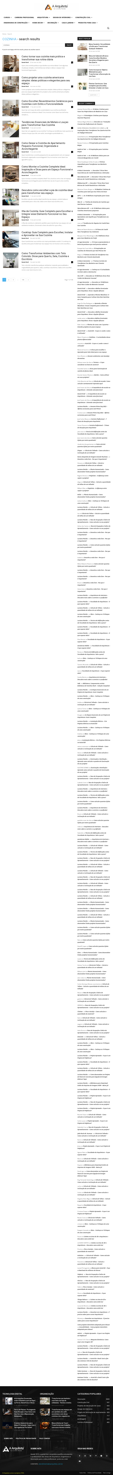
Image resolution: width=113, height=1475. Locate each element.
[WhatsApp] (107, 1456)
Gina (79, 953)
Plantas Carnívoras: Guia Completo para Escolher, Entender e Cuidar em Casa (98, 86)
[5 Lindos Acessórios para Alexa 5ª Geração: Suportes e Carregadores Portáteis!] (7, 1425)
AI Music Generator (83, 170)
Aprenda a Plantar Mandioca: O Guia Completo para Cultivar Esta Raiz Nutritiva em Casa (93, 297)
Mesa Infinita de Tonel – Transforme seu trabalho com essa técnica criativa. (61, 1425)
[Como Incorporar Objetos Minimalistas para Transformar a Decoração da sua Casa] (82, 72)
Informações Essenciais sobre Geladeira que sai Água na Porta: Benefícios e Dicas (24, 1401)
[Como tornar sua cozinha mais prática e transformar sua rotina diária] (10, 63)
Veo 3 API (80, 276)
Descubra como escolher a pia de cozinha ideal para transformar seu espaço (47, 191)
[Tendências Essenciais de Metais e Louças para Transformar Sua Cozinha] (10, 129)
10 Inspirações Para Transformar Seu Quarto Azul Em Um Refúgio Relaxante (93, 130)
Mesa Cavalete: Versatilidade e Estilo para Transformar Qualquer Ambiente (99, 46)
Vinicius (80, 1281)
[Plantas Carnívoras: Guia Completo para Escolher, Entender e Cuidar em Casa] (82, 86)
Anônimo (80, 1255)
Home (4, 34)
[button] (108, 28)
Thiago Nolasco (82, 1299)
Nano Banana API (83, 177)
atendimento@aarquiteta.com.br (51, 1464)
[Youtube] (79, 1461)
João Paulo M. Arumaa (84, 1133)
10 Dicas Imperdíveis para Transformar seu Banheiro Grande (91, 164)
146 (23, 280)
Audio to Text (81, 149)
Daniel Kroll (25, 62)
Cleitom (80, 1011)
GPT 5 (79, 196)
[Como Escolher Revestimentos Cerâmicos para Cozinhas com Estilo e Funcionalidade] (10, 108)
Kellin (79, 495)
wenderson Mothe (83, 646)
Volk (78, 683)
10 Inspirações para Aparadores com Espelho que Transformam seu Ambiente (93, 217)
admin (79, 1333)
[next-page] (28, 280)
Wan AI (79, 202)
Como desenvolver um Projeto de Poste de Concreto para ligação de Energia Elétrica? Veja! (93, 1076)
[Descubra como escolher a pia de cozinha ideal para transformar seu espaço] (10, 197)
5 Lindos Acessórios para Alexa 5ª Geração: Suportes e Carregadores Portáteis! (24, 1425)
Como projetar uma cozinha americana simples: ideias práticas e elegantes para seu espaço (46, 80)
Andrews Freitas (82, 1377)
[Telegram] (101, 1456)
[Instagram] (85, 1456)
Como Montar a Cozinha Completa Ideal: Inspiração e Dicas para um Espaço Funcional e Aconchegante (47, 169)
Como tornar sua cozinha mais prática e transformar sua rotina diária (43, 58)
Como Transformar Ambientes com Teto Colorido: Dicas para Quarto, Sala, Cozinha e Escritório (45, 256)
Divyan (79, 450)
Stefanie (80, 1274)
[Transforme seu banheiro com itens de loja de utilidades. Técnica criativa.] (45, 1400)
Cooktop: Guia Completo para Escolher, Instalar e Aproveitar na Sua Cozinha (47, 234)
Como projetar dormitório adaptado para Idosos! (93, 1325)
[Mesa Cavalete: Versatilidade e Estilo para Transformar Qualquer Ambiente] (82, 46)
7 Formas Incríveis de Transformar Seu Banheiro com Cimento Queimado (92, 263)
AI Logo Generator (83, 242)
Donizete (80, 1037)
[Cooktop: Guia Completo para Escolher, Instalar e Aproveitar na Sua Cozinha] (10, 239)
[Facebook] (79, 1456)
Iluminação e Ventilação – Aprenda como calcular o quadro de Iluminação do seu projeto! (93, 761)
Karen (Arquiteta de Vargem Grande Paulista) (92, 457)
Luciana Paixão (82, 406)
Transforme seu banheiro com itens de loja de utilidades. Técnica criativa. (62, 1401)
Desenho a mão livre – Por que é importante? (92, 459)
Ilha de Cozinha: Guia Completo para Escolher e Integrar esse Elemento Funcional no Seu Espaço (47, 214)
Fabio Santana (82, 1371)
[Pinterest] (96, 1456)
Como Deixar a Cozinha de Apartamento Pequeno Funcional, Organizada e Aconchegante (43, 146)
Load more (93, 95)
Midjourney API (82, 183)
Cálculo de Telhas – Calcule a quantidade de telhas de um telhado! (93, 986)
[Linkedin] (90, 1456)
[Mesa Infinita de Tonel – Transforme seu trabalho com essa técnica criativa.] (45, 1425)
